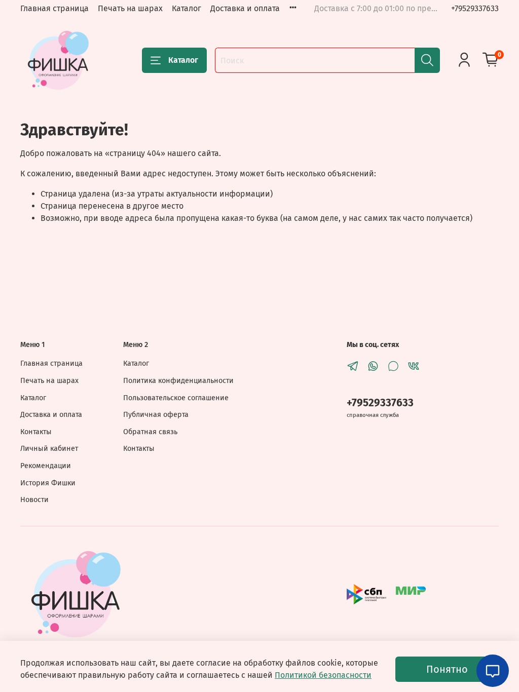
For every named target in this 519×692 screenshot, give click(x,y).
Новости (34, 499)
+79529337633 (475, 8)
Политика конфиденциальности (178, 380)
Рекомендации (45, 466)
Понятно (447, 669)
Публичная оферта (156, 414)
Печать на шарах (130, 8)
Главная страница (54, 8)
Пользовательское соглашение (176, 398)
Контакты (36, 432)
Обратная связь (150, 432)
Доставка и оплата (245, 8)
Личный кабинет (49, 448)
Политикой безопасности (323, 675)
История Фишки (48, 483)
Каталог (186, 8)
